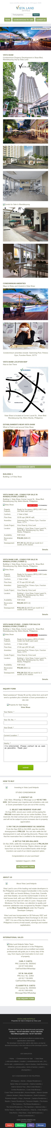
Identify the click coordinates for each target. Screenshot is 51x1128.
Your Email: (8, 728)
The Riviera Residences (31, 1104)
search (41, 1067)
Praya (20, 1098)
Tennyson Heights (32, 1101)
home (7, 20)
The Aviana (44, 1101)
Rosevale (27, 1098)
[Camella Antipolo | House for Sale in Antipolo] (25, 8)
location (23, 1061)
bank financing (42, 1064)
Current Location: (10, 735)
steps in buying (30, 1064)
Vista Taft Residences (35, 1113)
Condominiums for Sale (23, 20)
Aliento (23, 1081)
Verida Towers (9, 1110)
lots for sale (8, 1064)
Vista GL (33, 1110)
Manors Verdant (12, 1095)
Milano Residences (25, 1095)
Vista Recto (13, 1113)
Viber (30, 1125)
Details (45, 550)
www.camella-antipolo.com (26, 1120)
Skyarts (7, 1101)
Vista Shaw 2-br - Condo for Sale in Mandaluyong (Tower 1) (20, 560)
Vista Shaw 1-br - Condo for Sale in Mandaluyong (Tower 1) (20, 496)
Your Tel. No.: (9, 720)
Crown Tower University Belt (14, 1092)
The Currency (17, 1104)
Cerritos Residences (18, 1090)
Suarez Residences (18, 1101)
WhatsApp (20, 1125)
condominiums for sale (34, 1061)
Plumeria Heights (11, 1098)
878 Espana (15, 1081)
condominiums (19, 1064)
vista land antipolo (12, 1061)
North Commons (39, 1095)
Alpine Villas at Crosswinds (19, 1084)
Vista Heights (42, 1110)
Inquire (9, 1125)
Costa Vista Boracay (33, 1090)
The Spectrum (29, 1107)
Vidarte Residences (22, 1110)
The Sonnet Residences (14, 1107)
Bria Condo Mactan (33, 1087)
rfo (45, 1061)
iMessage (41, 1125)
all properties (25, 1070)
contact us (41, 20)
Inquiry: (7, 743)
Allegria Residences (34, 1081)
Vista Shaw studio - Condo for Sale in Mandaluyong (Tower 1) (21, 625)
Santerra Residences (39, 1098)
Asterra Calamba (35, 1084)
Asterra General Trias (18, 1087)
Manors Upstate (42, 1092)
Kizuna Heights (30, 1092)
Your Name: (8, 712)
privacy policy (20, 1067)
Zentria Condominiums (25, 1116)
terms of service (32, 1067)
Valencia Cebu (40, 1107)
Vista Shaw (22, 1113)
